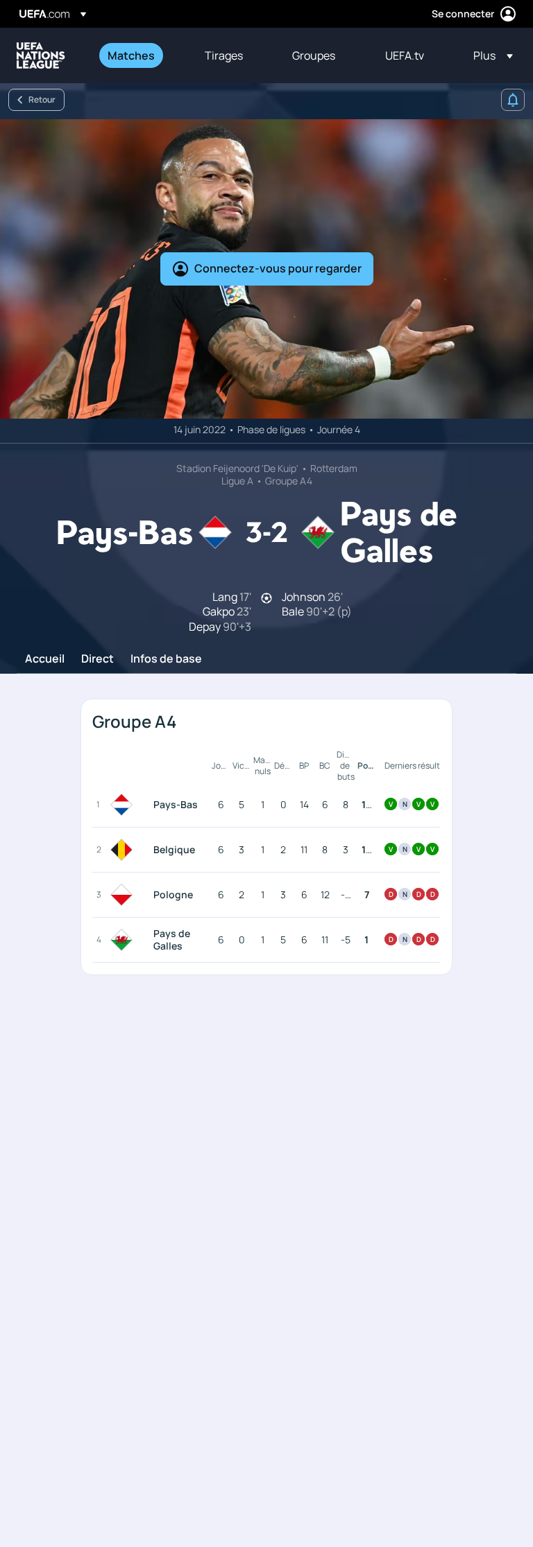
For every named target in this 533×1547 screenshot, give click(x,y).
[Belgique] (124, 850)
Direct (97, 659)
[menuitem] (139, 55)
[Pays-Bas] (124, 805)
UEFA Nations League (41, 55)
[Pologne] (124, 895)
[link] (131, 55)
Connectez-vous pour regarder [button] (278, 268)
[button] (489, 55)
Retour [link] (42, 99)
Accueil (45, 659)
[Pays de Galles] (124, 940)
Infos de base (166, 659)
